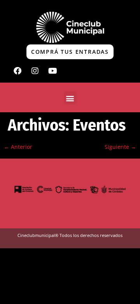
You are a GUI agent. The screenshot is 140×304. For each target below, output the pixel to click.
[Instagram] (35, 71)
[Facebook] (17, 71)
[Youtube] (52, 71)
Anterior (18, 146)
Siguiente (120, 146)
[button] (70, 98)
